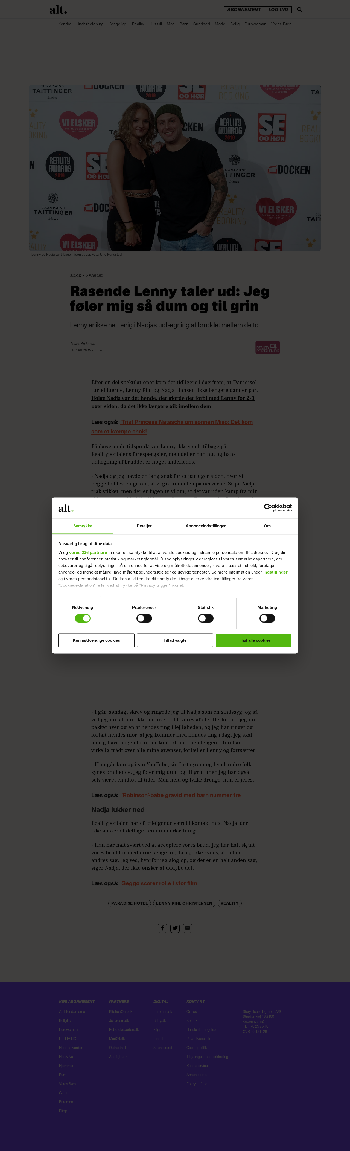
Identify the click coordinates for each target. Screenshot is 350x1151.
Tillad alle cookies (254, 640)
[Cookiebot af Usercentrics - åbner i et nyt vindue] (268, 508)
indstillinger (275, 572)
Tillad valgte (175, 640)
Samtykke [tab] (82, 526)
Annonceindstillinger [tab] (206, 526)
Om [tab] (267, 526)
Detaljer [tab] (144, 526)
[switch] (144, 618)
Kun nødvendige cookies (96, 640)
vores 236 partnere (88, 552)
